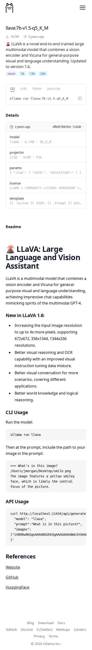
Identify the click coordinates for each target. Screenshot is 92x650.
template (17, 198)
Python (37, 89)
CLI (12, 89)
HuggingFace (17, 587)
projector (17, 152)
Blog (30, 623)
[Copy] (80, 98)
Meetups (63, 629)
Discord (27, 629)
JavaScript (53, 89)
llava (10, 28)
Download (46, 623)
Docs (61, 623)
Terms (53, 636)
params (16, 168)
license (15, 183)
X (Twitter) (44, 629)
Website (13, 567)
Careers (80, 629)
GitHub (12, 577)
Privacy (39, 636)
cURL (23, 89)
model (15, 137)
